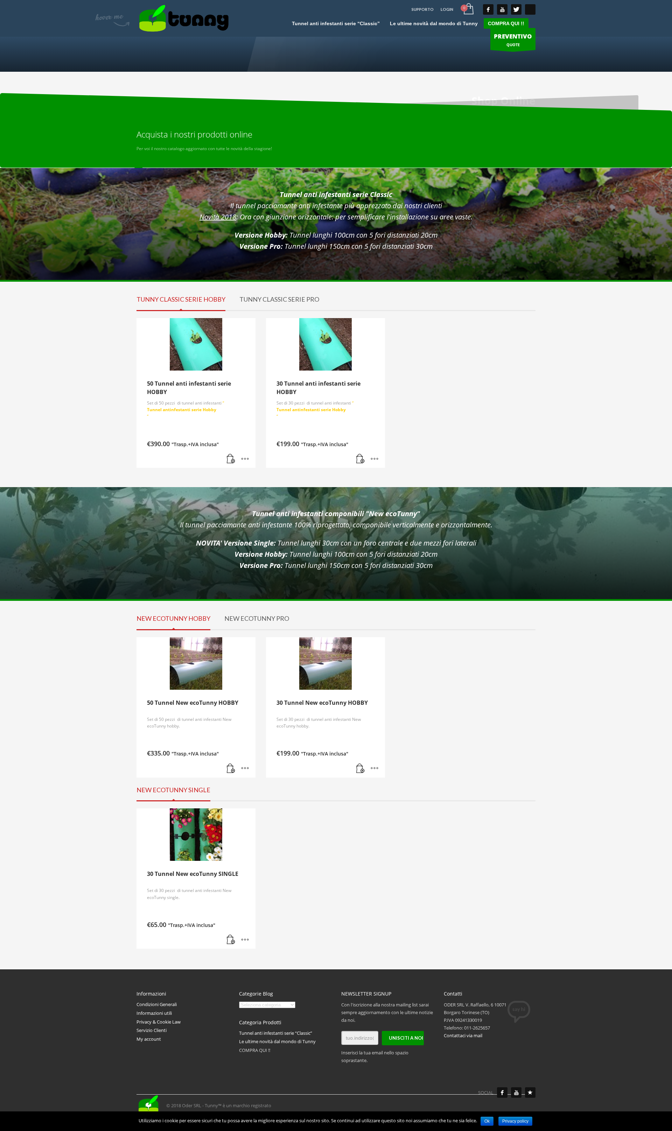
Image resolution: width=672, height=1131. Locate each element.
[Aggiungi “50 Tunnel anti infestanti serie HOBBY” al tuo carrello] (231, 459)
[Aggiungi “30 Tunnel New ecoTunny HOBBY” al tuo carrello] (361, 769)
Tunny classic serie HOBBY (180, 299)
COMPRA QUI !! (254, 1050)
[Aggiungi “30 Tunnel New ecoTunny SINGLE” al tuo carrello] (231, 940)
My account (148, 1039)
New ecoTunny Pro (256, 618)
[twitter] (516, 9)
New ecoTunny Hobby (173, 618)
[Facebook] (502, 1092)
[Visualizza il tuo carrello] (468, 9)
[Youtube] (516, 1092)
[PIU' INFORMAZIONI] (245, 459)
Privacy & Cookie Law (158, 1022)
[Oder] (530, 1092)
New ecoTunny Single (173, 790)
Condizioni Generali (156, 1004)
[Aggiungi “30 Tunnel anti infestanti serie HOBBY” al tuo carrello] (361, 459)
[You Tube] (502, 9)
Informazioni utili (154, 1013)
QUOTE (513, 39)
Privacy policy (515, 1121)
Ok (487, 1121)
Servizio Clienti (151, 1030)
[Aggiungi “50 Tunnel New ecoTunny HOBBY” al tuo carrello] (231, 769)
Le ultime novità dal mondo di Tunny (277, 1041)
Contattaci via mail (463, 1035)
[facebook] (488, 9)
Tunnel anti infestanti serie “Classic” (275, 1033)
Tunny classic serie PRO (279, 299)
